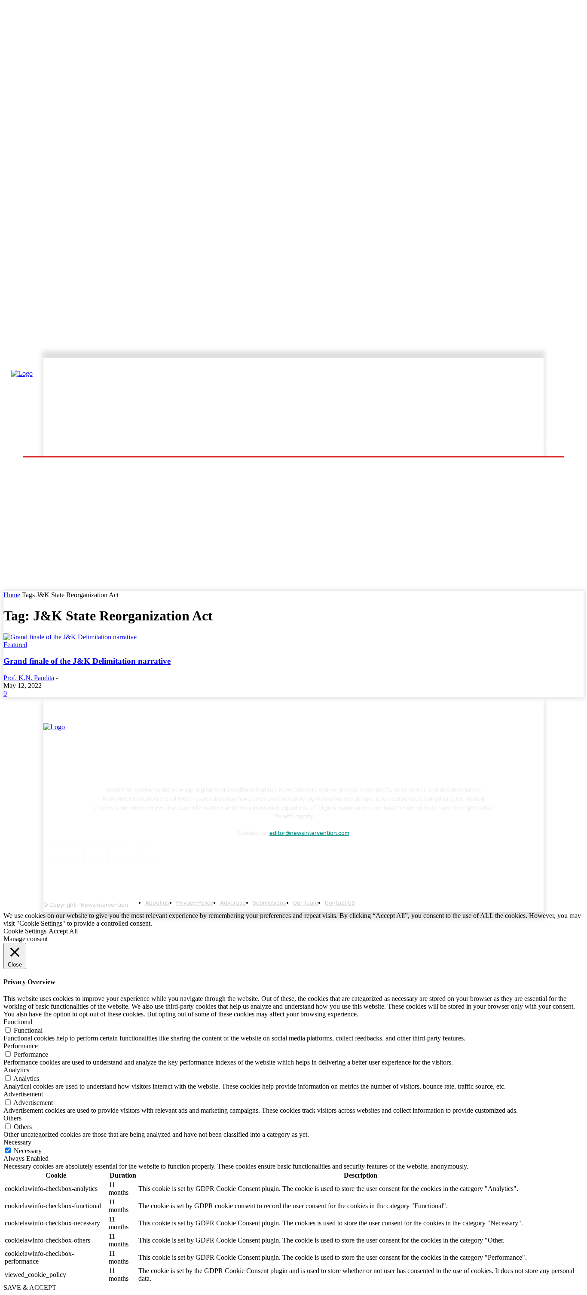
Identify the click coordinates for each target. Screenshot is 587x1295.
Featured (15, 644)
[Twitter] (123, 855)
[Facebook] (52, 855)
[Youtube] (147, 855)
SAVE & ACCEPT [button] (29, 1287)
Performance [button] (20, 1046)
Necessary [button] (17, 1142)
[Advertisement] (368, 398)
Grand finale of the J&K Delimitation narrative (87, 661)
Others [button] (12, 1118)
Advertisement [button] (23, 1094)
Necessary (28, 1150)
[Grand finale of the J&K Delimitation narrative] (70, 637)
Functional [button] (17, 1021)
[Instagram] (76, 855)
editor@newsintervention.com (309, 833)
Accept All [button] (63, 931)
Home (11, 594)
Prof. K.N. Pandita (28, 677)
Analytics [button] (16, 1070)
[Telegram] (99, 855)
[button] (544, 446)
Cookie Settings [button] (24, 931)
